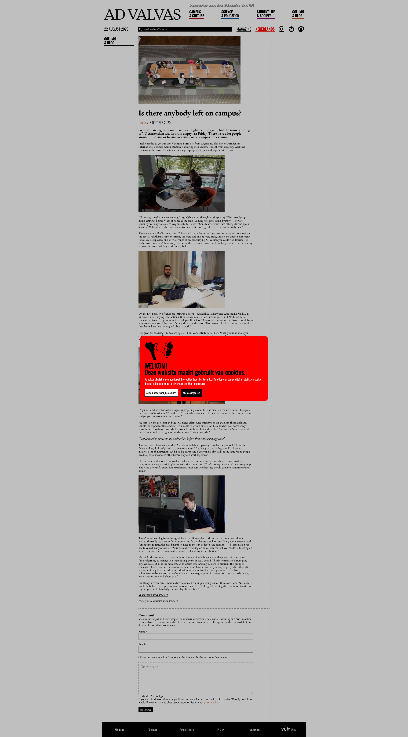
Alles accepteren (191, 393)
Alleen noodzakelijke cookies (161, 393)
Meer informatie (196, 383)
